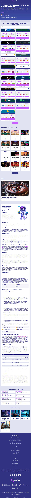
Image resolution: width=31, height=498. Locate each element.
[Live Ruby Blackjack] (15, 156)
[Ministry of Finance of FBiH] (6, 485)
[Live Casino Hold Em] (5, 145)
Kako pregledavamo (15, 462)
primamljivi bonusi (13, 293)
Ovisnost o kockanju (15, 453)
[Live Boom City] (25, 145)
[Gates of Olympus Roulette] (15, 135)
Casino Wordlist (15, 449)
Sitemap (24, 497)
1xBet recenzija (8, 39)
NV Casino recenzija (8, 51)
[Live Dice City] (25, 135)
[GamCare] (26, 485)
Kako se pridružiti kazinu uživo (15, 437)
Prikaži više (14, 122)
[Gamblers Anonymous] (20, 485)
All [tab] (16, 127)
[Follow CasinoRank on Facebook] (10, 475)
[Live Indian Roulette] (25, 156)
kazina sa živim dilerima (8, 376)
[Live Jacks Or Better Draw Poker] (5, 135)
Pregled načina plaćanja (15, 452)
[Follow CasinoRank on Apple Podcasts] (20, 475)
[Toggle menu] (1, 1)
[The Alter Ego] (15, 145)
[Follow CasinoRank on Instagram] (12, 475)
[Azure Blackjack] (5, 156)
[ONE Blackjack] (5, 166)
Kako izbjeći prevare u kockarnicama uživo (15, 440)
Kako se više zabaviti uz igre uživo (15, 439)
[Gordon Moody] (14, 485)
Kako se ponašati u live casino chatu (15, 442)
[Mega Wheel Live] (25, 166)
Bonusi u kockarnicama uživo (15, 450)
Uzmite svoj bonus (8, 50)
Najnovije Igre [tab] (11, 127)
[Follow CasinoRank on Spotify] (18, 475)
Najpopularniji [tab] (5, 127)
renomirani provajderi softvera (22, 336)
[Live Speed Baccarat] (15, 166)
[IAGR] (13, 488)
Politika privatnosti (16, 497)
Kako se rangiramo (15, 463)
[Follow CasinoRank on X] (14, 475)
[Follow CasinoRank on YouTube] (16, 475)
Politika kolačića (7, 497)
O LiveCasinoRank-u (15, 460)
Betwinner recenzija (22, 39)
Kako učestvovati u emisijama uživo (15, 443)
